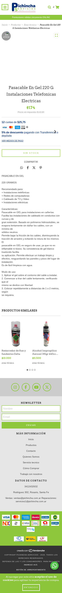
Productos (16, 24)
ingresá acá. (31, 565)
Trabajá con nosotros (31, 474)
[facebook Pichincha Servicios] (26, 387)
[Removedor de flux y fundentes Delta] (16, 333)
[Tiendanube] (31, 551)
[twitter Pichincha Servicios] (47, 387)
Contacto (31, 451)
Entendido (31, 587)
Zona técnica (30, 24)
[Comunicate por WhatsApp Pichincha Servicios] (54, 565)
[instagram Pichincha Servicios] (15, 387)
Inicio (4, 24)
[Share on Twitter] (34, 167)
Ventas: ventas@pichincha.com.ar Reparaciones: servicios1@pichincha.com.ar (31, 500)
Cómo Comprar (31, 468)
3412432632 (31, 486)
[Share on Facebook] (27, 167)
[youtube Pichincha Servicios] (36, 387)
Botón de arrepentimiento (31, 570)
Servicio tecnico (31, 462)
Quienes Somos (31, 456)
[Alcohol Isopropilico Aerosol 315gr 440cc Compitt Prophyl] (46, 333)
